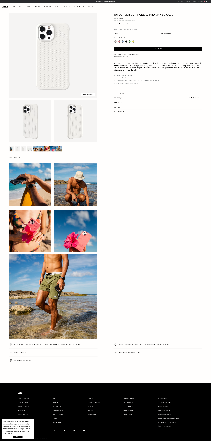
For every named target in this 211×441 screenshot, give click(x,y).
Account (200, 1)
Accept (18, 436)
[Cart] (198, 6)
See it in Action (88, 94)
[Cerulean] (123, 41)
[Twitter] (64, 430)
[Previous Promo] (79, 1)
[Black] (126, 41)
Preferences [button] (9, 433)
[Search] (190, 6)
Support (188, 1)
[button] (53, 55)
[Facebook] (74, 430)
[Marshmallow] (116, 41)
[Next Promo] (131, 1)
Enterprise (180, 1)
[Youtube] (84, 430)
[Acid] (133, 41)
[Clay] (119, 41)
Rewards (194, 1)
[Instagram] (54, 430)
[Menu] (205, 6)
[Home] (5, 7)
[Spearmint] (130, 41)
